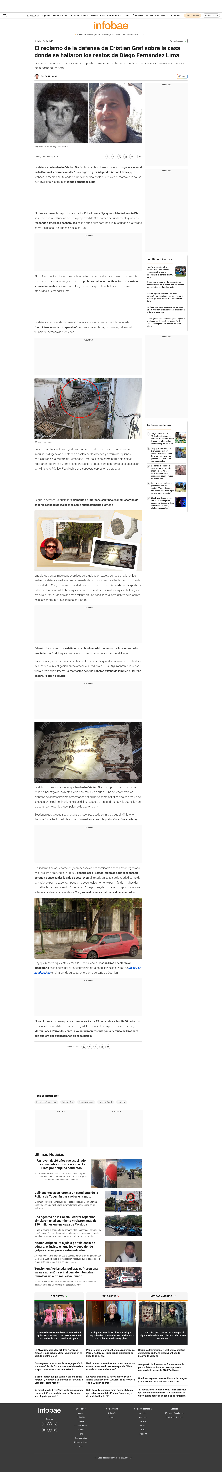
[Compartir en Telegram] (131, 156)
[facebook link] (44, 1424)
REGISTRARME (192, 16)
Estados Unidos (60, 15)
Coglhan (121, 1102)
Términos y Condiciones (174, 1413)
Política (164, 15)
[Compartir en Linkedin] (125, 156)
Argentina (46, 15)
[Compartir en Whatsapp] (107, 156)
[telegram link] (49, 1430)
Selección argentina (92, 35)
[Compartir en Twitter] (119, 156)
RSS (80, 1446)
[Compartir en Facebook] (113, 156)
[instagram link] (55, 1424)
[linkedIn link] (55, 1430)
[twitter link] (49, 1424)
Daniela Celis (120, 35)
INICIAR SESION (211, 16)
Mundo (127, 15)
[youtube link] (44, 1430)
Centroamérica (114, 15)
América (80, 1413)
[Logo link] (111, 25)
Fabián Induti (51, 76)
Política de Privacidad (174, 1417)
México (94, 15)
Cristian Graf (67, 1102)
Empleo (112, 1417)
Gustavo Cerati (105, 1102)
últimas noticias (86, 1102)
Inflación (143, 35)
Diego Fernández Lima (46, 1102)
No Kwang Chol (107, 35)
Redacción (112, 1413)
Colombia (74, 15)
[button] (4, 15)
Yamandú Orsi (132, 35)
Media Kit (143, 1434)
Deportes (154, 15)
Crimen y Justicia (43, 41)
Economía (175, 15)
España (84, 15)
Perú (102, 15)
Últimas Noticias (140, 15)
